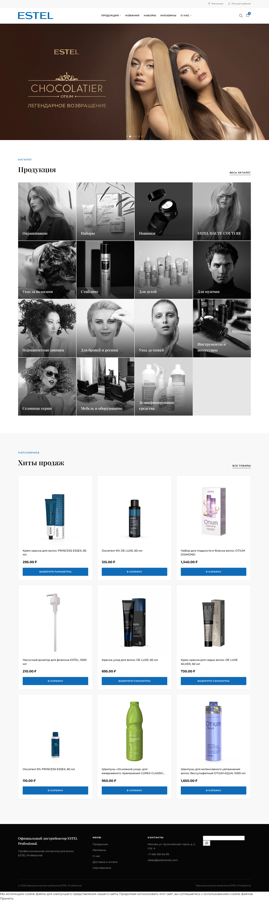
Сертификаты (102, 867)
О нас (185, 15)
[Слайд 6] (142, 136)
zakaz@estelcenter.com (163, 860)
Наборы (150, 15)
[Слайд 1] (127, 136)
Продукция (110, 15)
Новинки (132, 15)
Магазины (217, 3)
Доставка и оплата (105, 862)
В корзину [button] (134, 571)
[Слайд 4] (136, 136)
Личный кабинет (241, 3)
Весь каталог (240, 172)
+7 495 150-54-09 (158, 854)
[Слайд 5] (139, 136)
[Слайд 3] (133, 136)
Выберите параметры (55, 571)
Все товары (241, 465)
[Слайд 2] (130, 136)
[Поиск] (241, 15)
